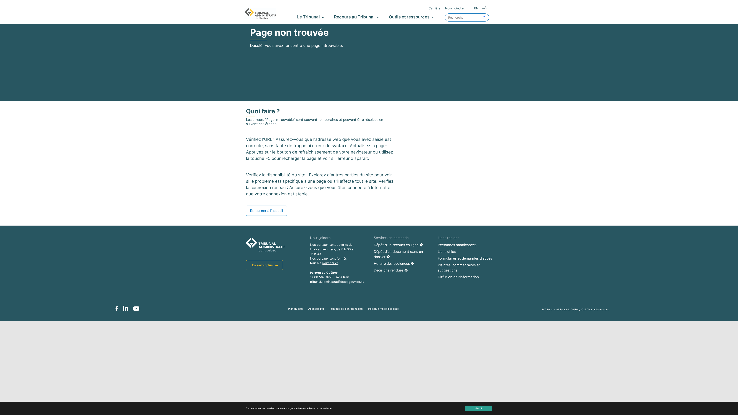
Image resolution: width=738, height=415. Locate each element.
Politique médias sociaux (383, 308)
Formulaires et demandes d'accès (465, 258)
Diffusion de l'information (458, 277)
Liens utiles (447, 252)
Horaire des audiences (392, 263)
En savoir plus (262, 265)
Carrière (434, 8)
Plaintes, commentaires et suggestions (459, 267)
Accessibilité (316, 308)
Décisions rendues (389, 270)
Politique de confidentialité (346, 308)
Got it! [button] (478, 408)
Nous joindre (454, 8)
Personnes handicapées (457, 245)
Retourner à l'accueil (266, 211)
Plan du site (295, 308)
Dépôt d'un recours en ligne (397, 245)
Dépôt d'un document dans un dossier (398, 254)
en (476, 8)
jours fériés (330, 263)
